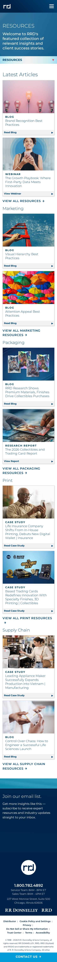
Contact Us (27, 957)
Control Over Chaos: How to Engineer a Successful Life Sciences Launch (26, 745)
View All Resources (22, 201)
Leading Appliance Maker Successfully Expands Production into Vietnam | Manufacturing (25, 682)
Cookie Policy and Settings (35, 921)
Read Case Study (29, 545)
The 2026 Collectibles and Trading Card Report (25, 451)
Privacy (27, 925)
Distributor (9, 921)
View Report (29, 461)
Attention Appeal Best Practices (22, 313)
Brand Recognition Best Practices (23, 123)
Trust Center (14, 932)
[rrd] (7, 6)
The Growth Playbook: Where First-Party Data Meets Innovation (28, 182)
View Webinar (29, 193)
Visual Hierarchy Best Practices (21, 256)
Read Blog (29, 132)
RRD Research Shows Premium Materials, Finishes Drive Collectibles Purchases (27, 392)
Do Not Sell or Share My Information (27, 928)
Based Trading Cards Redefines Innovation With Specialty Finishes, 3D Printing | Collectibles (26, 597)
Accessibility (43, 932)
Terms (28, 932)
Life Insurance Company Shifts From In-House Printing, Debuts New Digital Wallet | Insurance (27, 532)
